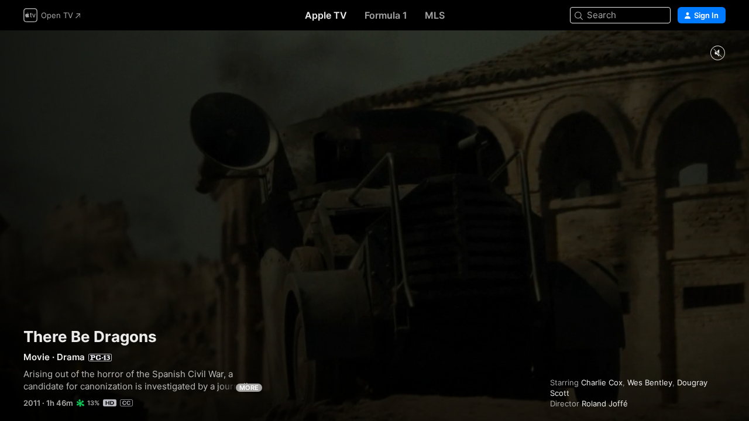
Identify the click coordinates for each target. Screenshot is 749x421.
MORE (249, 388)
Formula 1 (386, 15)
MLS (435, 15)
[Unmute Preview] (717, 53)
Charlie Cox (602, 382)
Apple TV (326, 15)
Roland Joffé (605, 403)
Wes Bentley (649, 382)
